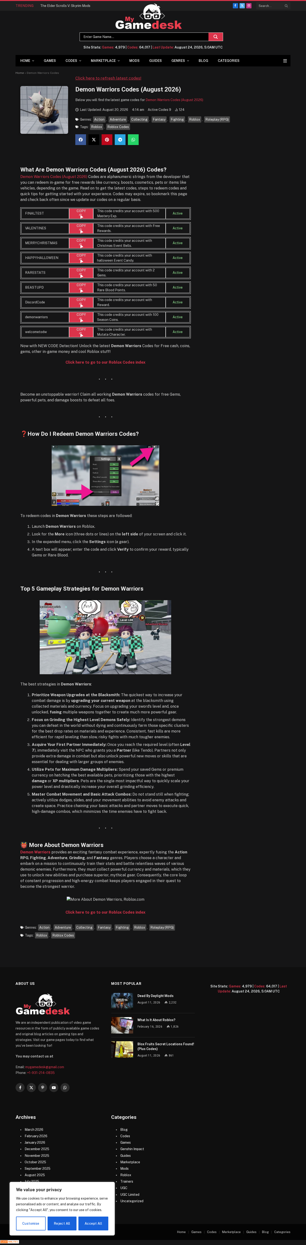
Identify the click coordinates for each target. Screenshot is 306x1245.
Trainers (126, 1181)
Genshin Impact (132, 1149)
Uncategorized (131, 1201)
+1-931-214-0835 (41, 1073)
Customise (30, 1223)
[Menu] (285, 60)
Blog (203, 61)
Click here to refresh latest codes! (108, 78)
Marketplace (103, 61)
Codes (71, 61)
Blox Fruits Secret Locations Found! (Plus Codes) (165, 1046)
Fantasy (159, 119)
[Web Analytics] (9, 1242)
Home (25, 61)
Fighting (177, 119)
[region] (62, 1208)
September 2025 (37, 1168)
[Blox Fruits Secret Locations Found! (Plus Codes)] (122, 1049)
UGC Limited (129, 1194)
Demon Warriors (35, 852)
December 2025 (37, 1149)
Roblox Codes (118, 127)
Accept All (93, 1223)
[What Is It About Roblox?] (122, 1025)
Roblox (194, 119)
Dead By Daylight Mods (155, 996)
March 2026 (34, 1130)
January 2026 (35, 1142)
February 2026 (36, 1136)
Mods (134, 61)
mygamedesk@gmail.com (44, 1067)
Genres (178, 61)
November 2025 (37, 1156)
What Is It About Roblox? (156, 1020)
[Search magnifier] (215, 37)
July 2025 (32, 1181)
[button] (80, 139)
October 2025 (35, 1162)
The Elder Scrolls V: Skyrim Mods (65, 6)
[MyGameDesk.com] (149, 16)
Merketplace (231, 1232)
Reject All (62, 1223)
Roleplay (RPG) (217, 119)
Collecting (139, 119)
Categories (229, 61)
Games (50, 61)
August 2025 (35, 1175)
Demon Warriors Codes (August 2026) (174, 100)
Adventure (118, 119)
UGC (123, 1188)
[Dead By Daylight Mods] (122, 1001)
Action (99, 119)
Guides (155, 61)
